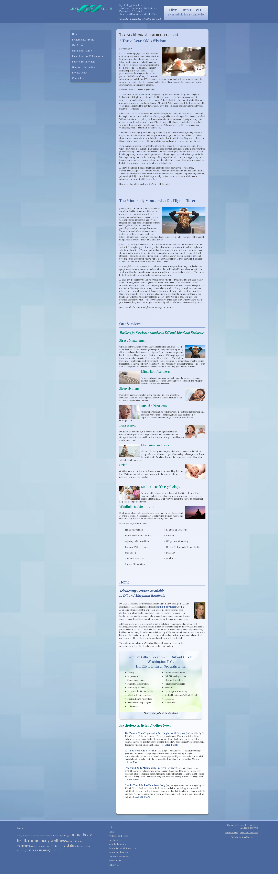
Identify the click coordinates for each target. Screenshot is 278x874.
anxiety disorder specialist (26, 836)
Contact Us (78, 78)
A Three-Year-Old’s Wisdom (142, 40)
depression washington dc (45, 836)
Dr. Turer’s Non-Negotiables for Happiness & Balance (155, 733)
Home (124, 581)
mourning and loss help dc (39, 846)
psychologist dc (62, 845)
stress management (44, 850)
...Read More (171, 744)
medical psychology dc (63, 836)
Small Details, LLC (250, 837)
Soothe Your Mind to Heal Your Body (145, 785)
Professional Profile (83, 39)
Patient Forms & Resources (87, 56)
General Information (84, 67)
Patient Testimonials (83, 61)
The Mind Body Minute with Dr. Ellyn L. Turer (157, 200)
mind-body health (167, 606)
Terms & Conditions (249, 832)
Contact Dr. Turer (149, 14)
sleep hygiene (23, 851)
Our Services (130, 323)
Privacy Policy (79, 72)
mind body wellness (48, 840)
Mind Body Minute (82, 50)
